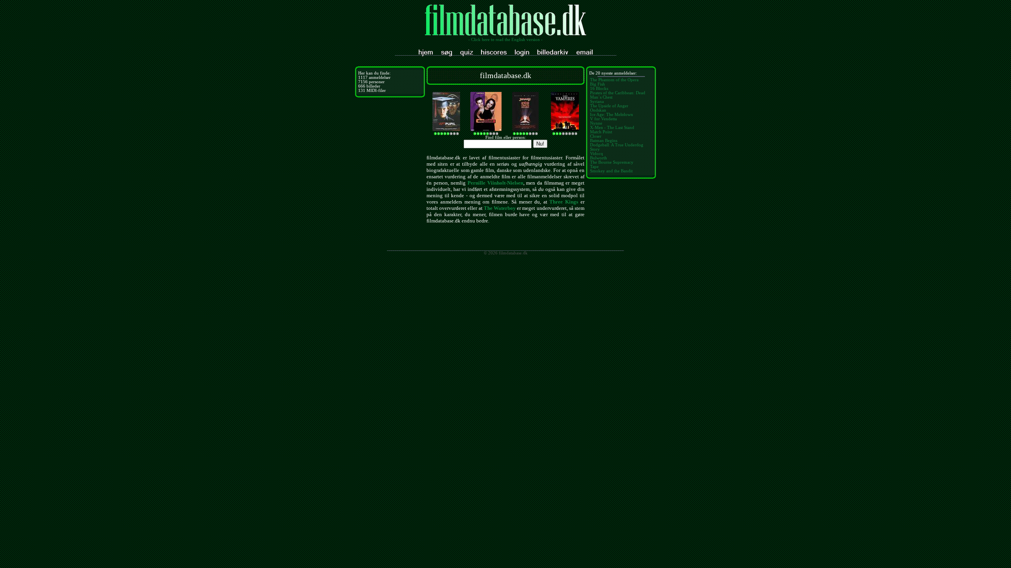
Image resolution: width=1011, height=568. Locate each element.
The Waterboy (500, 208)
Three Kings (563, 202)
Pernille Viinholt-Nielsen (495, 183)
